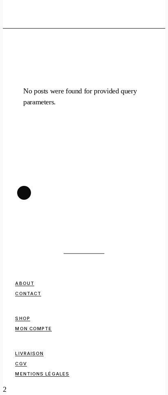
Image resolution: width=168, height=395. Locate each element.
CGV (21, 363)
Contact (28, 293)
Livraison (29, 353)
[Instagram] (24, 193)
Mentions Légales (42, 374)
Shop (22, 318)
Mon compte (33, 328)
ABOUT (24, 283)
